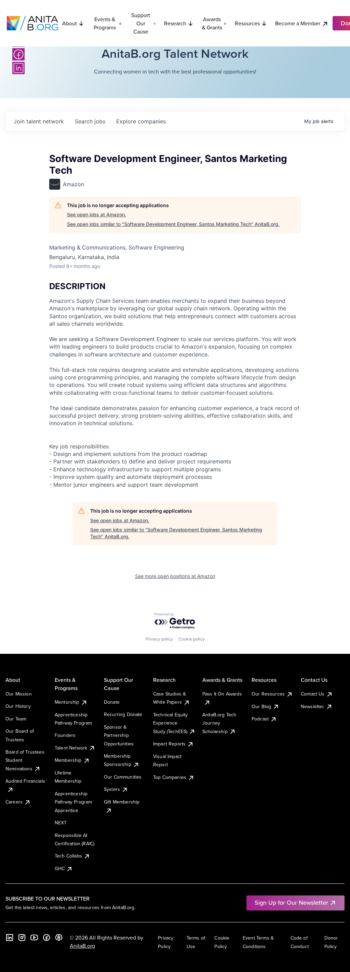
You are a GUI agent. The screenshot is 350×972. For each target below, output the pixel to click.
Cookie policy (191, 639)
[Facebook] (18, 54)
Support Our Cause (140, 23)
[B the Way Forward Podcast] (59, 937)
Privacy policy (159, 639)
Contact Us (313, 693)
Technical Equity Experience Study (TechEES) (170, 723)
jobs (90, 121)
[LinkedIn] (18, 68)
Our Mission (18, 693)
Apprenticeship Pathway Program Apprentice (73, 802)
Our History (18, 706)
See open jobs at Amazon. (96, 214)
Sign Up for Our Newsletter (291, 902)
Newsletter (312, 706)
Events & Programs (105, 23)
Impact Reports (169, 743)
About (69, 23)
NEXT (61, 822)
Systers (112, 789)
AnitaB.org (82, 945)
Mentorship (67, 702)
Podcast (260, 718)
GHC (60, 868)
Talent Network (71, 747)
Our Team (15, 718)
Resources (247, 23)
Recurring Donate (123, 714)
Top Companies (169, 777)
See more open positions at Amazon (175, 576)
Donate (112, 702)
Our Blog (261, 706)
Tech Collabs (68, 855)
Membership (68, 760)
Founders (65, 735)
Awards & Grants (212, 23)
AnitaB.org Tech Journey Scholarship (219, 723)
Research (175, 23)
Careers (14, 801)
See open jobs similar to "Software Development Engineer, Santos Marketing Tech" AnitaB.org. (173, 224)
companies (141, 121)
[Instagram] (22, 937)
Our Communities (123, 776)
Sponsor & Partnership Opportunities (119, 735)
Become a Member (297, 23)
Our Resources (268, 693)
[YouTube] (34, 937)
